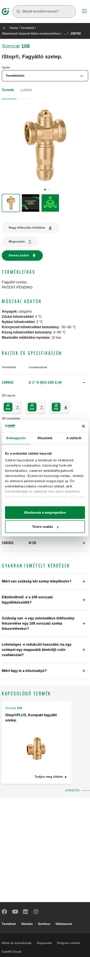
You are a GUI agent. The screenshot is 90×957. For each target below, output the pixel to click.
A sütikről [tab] (73, 438)
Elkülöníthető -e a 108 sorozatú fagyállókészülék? (27, 599)
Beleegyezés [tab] (16, 438)
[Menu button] (84, 12)
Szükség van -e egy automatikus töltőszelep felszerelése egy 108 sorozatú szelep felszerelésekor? (38, 623)
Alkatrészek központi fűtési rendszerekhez (31, 33)
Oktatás (27, 924)
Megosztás (17, 241)
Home (14, 28)
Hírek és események (16, 943)
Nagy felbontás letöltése (27, 227)
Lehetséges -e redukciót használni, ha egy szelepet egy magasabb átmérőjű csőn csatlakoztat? (36, 650)
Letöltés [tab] (26, 90)
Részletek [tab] (45, 438)
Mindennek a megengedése (45, 512)
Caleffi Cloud (11, 951)
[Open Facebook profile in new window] (4, 911)
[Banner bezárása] (83, 426)
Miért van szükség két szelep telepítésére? (36, 581)
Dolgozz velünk (68, 943)
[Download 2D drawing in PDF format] (64, 407)
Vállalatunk (63, 924)
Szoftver (44, 924)
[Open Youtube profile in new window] (15, 911)
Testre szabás (42, 526)
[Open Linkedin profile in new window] (25, 911)
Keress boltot (19, 255)
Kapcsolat (44, 943)
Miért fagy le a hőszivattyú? (24, 671)
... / (66, 33)
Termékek (27, 28)
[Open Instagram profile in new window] (36, 911)
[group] (11, 203)
